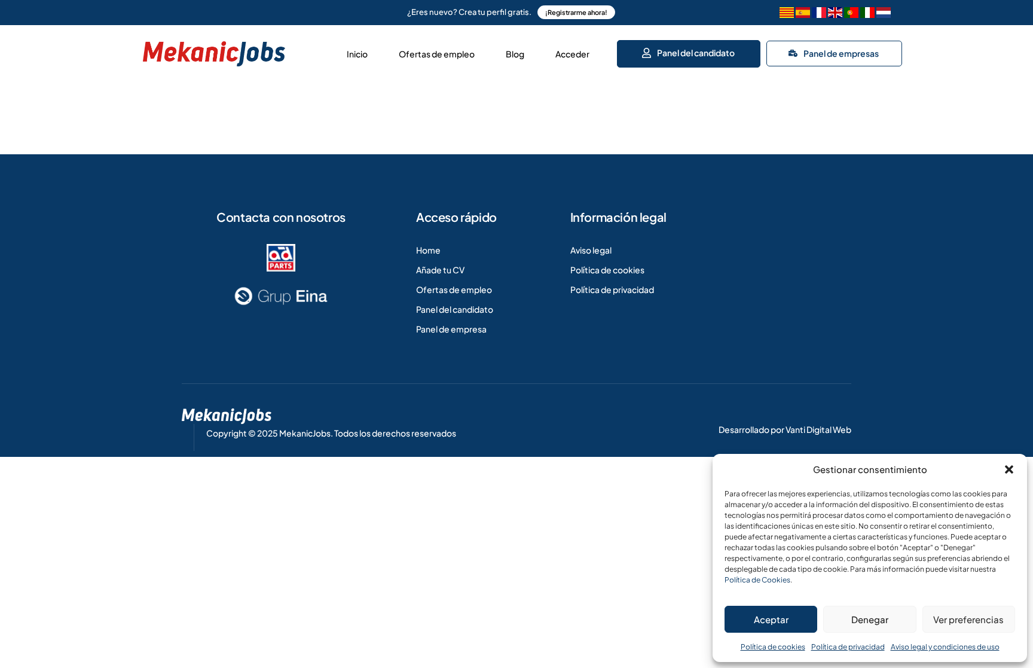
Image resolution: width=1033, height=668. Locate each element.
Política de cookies (773, 646)
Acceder (572, 53)
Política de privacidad (848, 646)
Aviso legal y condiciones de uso (945, 646)
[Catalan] (787, 14)
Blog (515, 53)
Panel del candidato (695, 52)
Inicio (357, 53)
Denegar (869, 619)
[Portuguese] (851, 14)
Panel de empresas (841, 53)
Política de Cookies (757, 579)
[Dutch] (883, 14)
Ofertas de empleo (437, 53)
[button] (1009, 469)
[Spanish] (803, 14)
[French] (819, 14)
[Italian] (867, 14)
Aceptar (771, 619)
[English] (835, 14)
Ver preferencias (968, 619)
